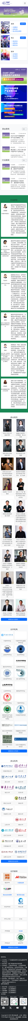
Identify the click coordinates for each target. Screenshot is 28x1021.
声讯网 (21, 931)
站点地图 (18, 1017)
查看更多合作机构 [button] (13, 751)
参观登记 (23, 37)
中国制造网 (21, 882)
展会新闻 (15, 56)
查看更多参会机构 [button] (13, 861)
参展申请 (23, 24)
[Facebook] (3, 1007)
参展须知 (15, 29)
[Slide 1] (14, 15)
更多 (24, 129)
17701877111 (12, 987)
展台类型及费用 (17, 31)
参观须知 (15, 43)
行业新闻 (15, 58)
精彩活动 (15, 45)
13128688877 (12, 989)
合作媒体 (15, 54)
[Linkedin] (24, 1007)
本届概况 (15, 27)
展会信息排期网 (7, 895)
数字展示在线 (20, 895)
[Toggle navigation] (25, 3)
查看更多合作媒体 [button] (13, 947)
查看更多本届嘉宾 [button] (13, 619)
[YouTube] (17, 1007)
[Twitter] (10, 1007)
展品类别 (15, 41)
